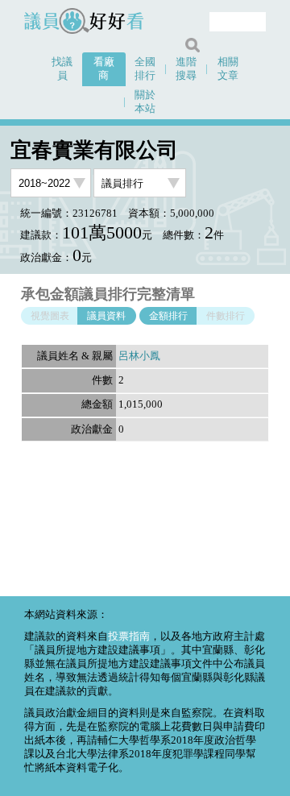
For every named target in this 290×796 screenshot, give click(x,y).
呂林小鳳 (139, 356)
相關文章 (228, 68)
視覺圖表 (50, 315)
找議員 (62, 68)
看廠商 (103, 68)
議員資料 (106, 315)
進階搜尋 (186, 68)
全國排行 (145, 68)
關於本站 (145, 101)
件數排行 (225, 315)
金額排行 (168, 315)
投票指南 (129, 636)
